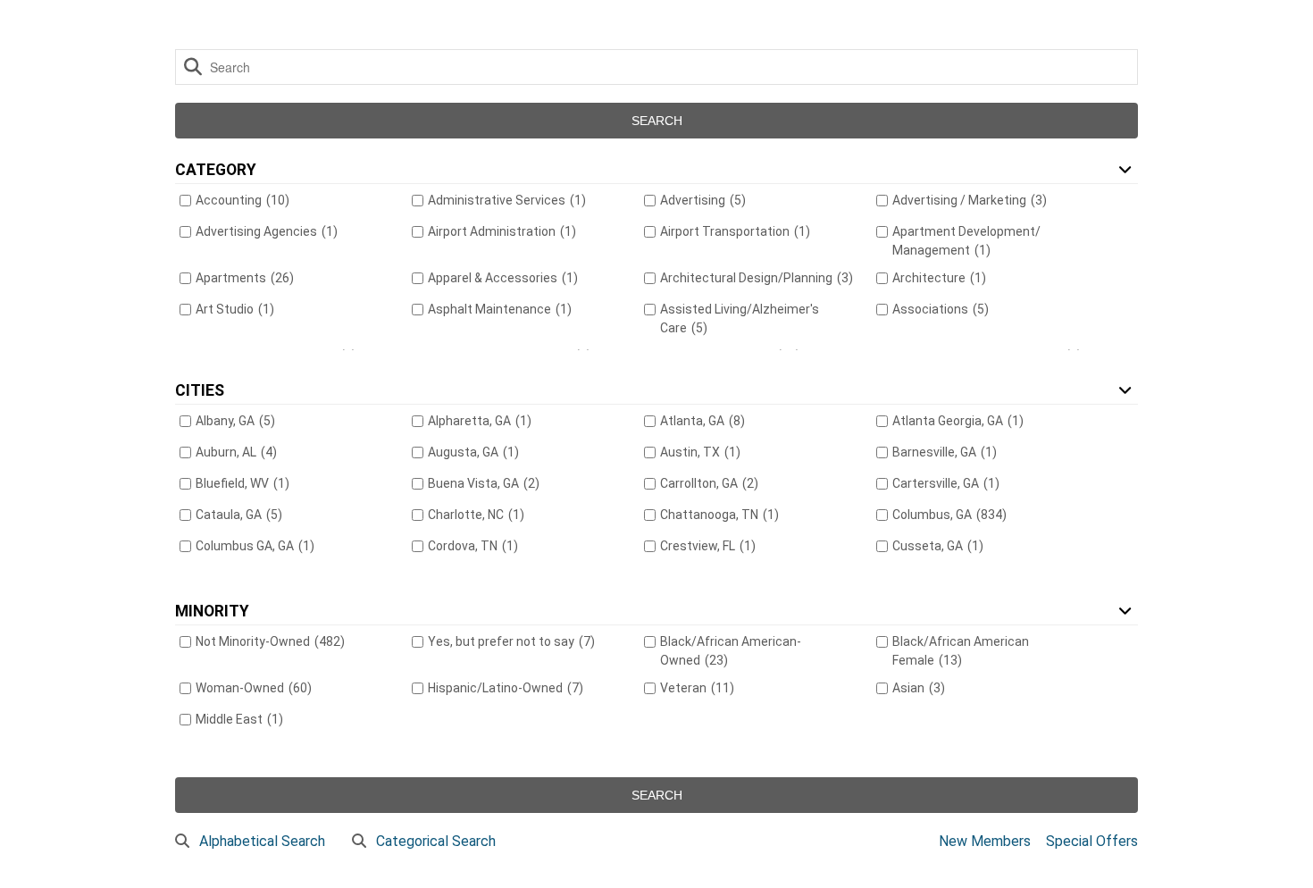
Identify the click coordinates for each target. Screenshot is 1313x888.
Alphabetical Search (262, 841)
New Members (985, 841)
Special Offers (1092, 841)
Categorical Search (436, 841)
